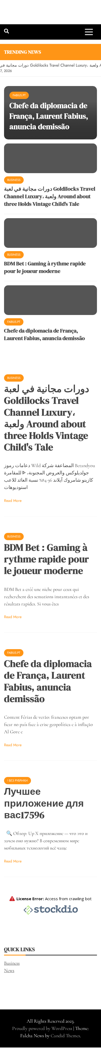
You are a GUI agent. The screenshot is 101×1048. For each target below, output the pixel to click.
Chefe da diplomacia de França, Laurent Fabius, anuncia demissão (48, 116)
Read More (13, 500)
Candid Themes (65, 1036)
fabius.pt (19, 95)
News (9, 970)
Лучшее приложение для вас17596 (44, 803)
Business (13, 180)
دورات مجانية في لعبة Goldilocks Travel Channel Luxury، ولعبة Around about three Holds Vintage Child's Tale (49, 196)
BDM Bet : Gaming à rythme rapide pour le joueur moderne (45, 267)
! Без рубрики (17, 780)
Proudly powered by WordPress (42, 1028)
